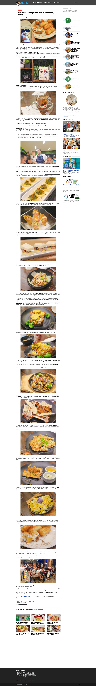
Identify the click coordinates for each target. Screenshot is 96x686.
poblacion (25, 604)
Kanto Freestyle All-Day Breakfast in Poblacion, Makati (37, 623)
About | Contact (56, 2)
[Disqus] (38, 652)
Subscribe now (27, 596)
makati (22, 604)
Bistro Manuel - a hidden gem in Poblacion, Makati (37, 634)
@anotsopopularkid (27, 677)
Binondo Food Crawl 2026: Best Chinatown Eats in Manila (75, 35)
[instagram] (75, 2)
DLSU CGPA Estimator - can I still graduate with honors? (75, 79)
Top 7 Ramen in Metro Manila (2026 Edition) (75, 86)
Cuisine (44, 2)
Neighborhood (38, 2)
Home (33, 2)
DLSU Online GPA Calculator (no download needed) (75, 27)
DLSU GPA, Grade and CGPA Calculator (75, 20)
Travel (49, 2)
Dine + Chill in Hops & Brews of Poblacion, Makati (53, 634)
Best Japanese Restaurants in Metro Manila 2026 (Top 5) (75, 42)
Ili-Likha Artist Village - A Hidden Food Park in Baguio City (75, 71)
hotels (20, 10)
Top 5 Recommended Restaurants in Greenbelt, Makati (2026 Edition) (75, 50)
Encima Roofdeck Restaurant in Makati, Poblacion (22, 634)
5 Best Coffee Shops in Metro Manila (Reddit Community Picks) (75, 57)
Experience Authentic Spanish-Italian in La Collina (53, 623)
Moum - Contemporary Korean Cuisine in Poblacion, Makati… (22, 623)
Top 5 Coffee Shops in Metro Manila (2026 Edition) (75, 64)
